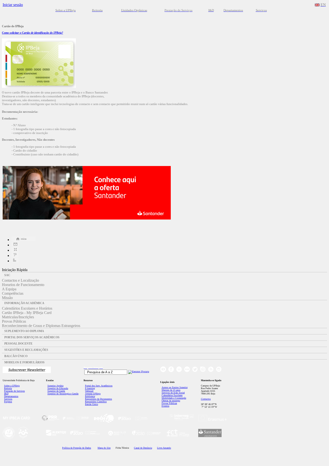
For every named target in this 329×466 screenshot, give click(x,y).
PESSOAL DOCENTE (18, 343)
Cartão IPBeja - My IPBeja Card (27, 313)
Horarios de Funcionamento (23, 285)
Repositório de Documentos (98, 399)
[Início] (24, 240)
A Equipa (9, 289)
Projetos (8, 401)
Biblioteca (90, 396)
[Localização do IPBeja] (15, 250)
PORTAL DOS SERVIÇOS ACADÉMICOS (31, 337)
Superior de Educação (57, 388)
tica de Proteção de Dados (76, 447)
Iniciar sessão (13, 5)
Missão (7, 298)
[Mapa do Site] (15, 261)
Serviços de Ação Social (173, 392)
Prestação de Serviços (14, 391)
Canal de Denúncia (143, 447)
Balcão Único (91, 404)
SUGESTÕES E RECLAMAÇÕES (26, 350)
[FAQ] (15, 255)
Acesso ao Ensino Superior (175, 387)
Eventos (165, 406)
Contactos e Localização (20, 280)
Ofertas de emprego (171, 400)
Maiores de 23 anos (171, 390)
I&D (6, 393)
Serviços (8, 399)
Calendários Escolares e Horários (27, 308)
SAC (7, 275)
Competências (12, 293)
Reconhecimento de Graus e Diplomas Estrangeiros (41, 326)
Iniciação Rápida (14, 270)
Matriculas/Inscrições (18, 317)
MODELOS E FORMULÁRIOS (24, 362)
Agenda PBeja (92, 393)
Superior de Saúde (56, 391)
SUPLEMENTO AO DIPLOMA (24, 331)
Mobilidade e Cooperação (174, 398)
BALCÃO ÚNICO (15, 356)
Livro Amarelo (164, 447)
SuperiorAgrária (55, 385)
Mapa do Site (104, 447)
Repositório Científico (96, 401)
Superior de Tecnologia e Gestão (63, 393)
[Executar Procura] (138, 371)
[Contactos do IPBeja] (15, 245)
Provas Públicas (14, 321)
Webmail (89, 391)
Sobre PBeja (12, 385)
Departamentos (11, 396)
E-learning (90, 388)
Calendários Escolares (172, 395)
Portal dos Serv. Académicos (98, 385)
